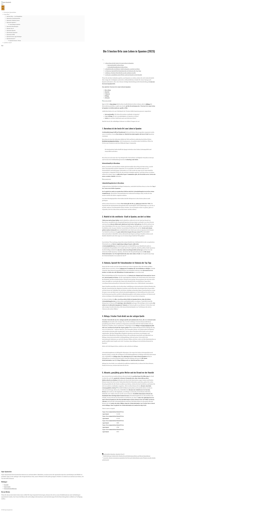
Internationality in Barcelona (116, 65)
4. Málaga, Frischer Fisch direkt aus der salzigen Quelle (120, 73)
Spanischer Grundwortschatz (13, 18)
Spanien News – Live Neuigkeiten (14, 16)
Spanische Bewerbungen (12, 26)
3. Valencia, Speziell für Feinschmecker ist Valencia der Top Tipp (123, 71)
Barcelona (113, 104)
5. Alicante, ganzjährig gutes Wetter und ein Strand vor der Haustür (123, 75)
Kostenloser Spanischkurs (10, 12)
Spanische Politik (11, 34)
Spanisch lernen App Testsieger (14, 36)
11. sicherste (137, 203)
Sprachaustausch (11, 38)
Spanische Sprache (11, 30)
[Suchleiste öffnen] (2, 4)
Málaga (148, 104)
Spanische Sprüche (11, 22)
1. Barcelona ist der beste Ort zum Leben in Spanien (119, 63)
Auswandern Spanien (109, 454)
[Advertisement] (129, 443)
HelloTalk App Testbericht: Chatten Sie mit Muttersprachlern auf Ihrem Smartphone (126, 456)
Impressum (7, 487)
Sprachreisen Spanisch (12, 32)
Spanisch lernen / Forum (15, 40)
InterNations (146, 325)
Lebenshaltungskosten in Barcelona (118, 67)
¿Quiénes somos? (8, 42)
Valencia (122, 268)
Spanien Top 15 (10, 28)
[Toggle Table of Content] (103, 60)
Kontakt (6, 485)
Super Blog (6, 14)
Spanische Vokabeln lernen (13, 20)
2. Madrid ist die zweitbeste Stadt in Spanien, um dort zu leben (122, 69)
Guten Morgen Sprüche (14, 24)
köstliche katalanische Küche (110, 141)
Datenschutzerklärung (10, 488)
